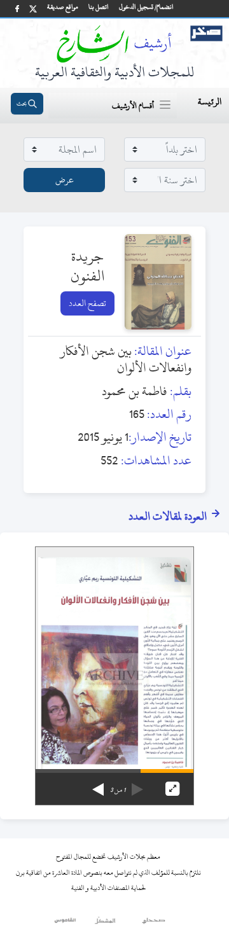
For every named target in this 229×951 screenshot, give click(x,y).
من (117, 790)
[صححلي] (154, 923)
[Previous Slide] (137, 785)
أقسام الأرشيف (133, 105)
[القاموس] (65, 923)
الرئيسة (209, 101)
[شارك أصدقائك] (17, 8)
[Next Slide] (98, 785)
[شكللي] (105, 923)
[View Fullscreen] (172, 789)
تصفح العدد (87, 303)
